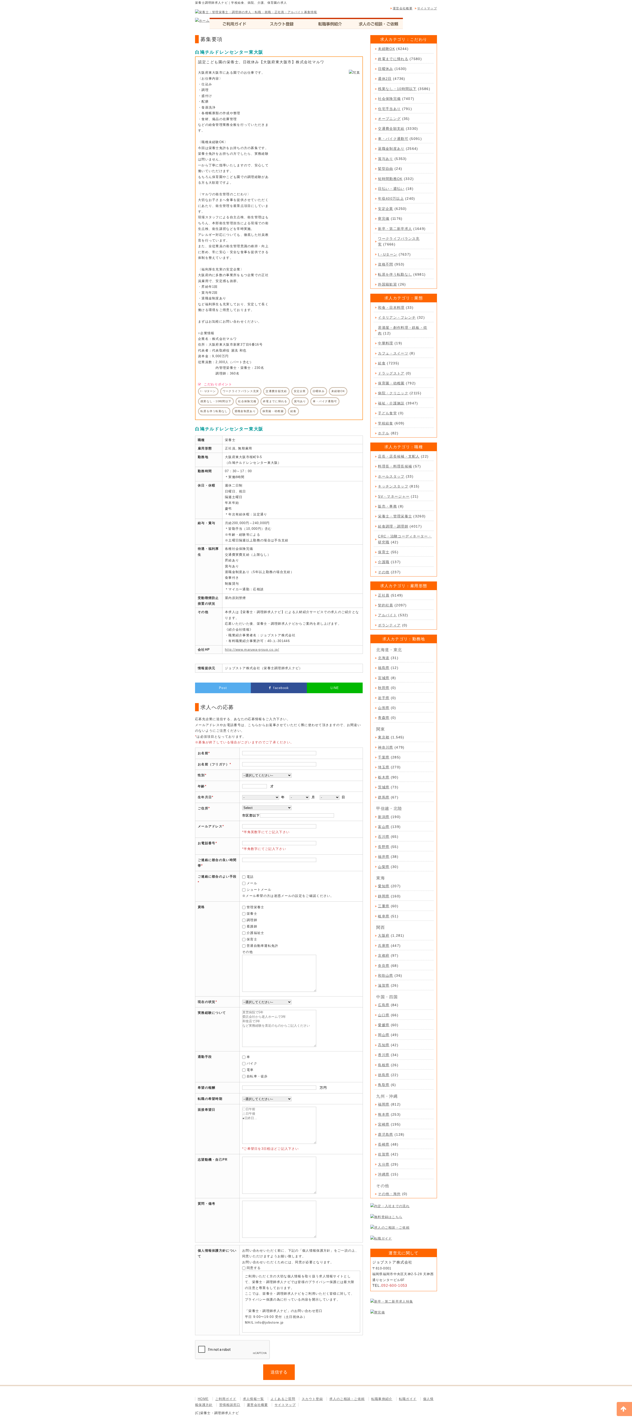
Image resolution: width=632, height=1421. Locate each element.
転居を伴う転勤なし (395, 274)
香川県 (383, 1055)
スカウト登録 (312, 1399)
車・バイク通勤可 (393, 139)
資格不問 (385, 264)
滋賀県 (383, 985)
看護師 (252, 926)
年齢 (201, 786)
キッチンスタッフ (393, 486)
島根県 (383, 1065)
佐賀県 (383, 1154)
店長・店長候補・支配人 (398, 456)
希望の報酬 (207, 1087)
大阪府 (383, 935)
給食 (382, 363)
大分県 (383, 1164)
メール (252, 883)
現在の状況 (207, 1002)
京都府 (383, 955)
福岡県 (383, 1104)
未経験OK (386, 49)
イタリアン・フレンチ (397, 317)
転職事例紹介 (382, 1399)
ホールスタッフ (391, 476)
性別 (201, 775)
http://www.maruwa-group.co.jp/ (252, 649)
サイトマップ (427, 8)
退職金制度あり (391, 149)
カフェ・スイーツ (393, 353)
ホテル (383, 433)
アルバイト (387, 615)
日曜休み (385, 69)
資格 (201, 907)
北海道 (383, 658)
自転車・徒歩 (257, 1076)
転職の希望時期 (210, 1099)
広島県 (383, 1005)
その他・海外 (389, 1194)
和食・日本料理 (391, 308)
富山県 (383, 827)
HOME (203, 1399)
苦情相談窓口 (229, 1405)
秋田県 (383, 688)
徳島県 (383, 1075)
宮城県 (383, 678)
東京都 (383, 737)
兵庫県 (383, 946)
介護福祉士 (255, 933)
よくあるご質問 (283, 1399)
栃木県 (383, 777)
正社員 (383, 595)
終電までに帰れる (393, 59)
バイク (252, 1063)
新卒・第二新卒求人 (395, 229)
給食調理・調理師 (393, 526)
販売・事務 (387, 506)
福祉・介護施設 (391, 403)
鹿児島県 (385, 1134)
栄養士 (252, 913)
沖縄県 (383, 1174)
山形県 (383, 708)
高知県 (383, 1045)
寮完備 (383, 219)
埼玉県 (383, 767)
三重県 (383, 906)
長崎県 (383, 1144)
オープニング (389, 119)
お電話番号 (207, 843)
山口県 (383, 1015)
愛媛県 (383, 1025)
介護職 (383, 562)
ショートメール (259, 889)
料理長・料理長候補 (395, 466)
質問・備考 (207, 1203)
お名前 (203, 753)
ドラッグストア (391, 373)
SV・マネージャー (394, 496)
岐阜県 (383, 916)
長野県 (383, 847)
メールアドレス (210, 826)
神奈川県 (385, 747)
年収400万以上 (391, 198)
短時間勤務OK (390, 179)
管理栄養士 (255, 907)
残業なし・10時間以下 (397, 89)
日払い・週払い (391, 189)
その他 (383, 572)
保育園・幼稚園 (391, 383)
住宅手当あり (389, 109)
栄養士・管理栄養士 (395, 516)
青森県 (383, 718)
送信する (279, 1372)
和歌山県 (385, 975)
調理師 (252, 920)
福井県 (383, 857)
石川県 (383, 837)
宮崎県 (383, 1124)
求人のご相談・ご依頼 (347, 1399)
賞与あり (385, 159)
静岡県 (383, 896)
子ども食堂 (387, 413)
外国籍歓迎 (387, 284)
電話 (250, 877)
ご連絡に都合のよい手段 (217, 876)
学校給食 (385, 423)
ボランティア (389, 625)
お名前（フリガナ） (214, 764)
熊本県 (383, 1114)
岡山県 (383, 1035)
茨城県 (383, 787)
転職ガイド (408, 1399)
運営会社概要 (403, 8)
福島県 (383, 668)
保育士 (252, 939)
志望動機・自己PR (213, 1159)
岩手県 (383, 698)
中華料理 (385, 343)
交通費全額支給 (391, 129)
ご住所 (203, 808)
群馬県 (383, 797)
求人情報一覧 (253, 1399)
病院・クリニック (393, 393)
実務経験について (212, 1013)
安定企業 (385, 209)
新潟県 (383, 817)
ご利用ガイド (226, 1399)
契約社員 (385, 605)
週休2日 (385, 79)
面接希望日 (207, 1109)
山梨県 (383, 867)
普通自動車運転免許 (262, 946)
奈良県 (383, 966)
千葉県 (383, 757)
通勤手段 (205, 1057)
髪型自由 (385, 169)
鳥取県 (383, 1085)
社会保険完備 (389, 99)
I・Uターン (387, 254)
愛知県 (383, 886)
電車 (250, 1070)
